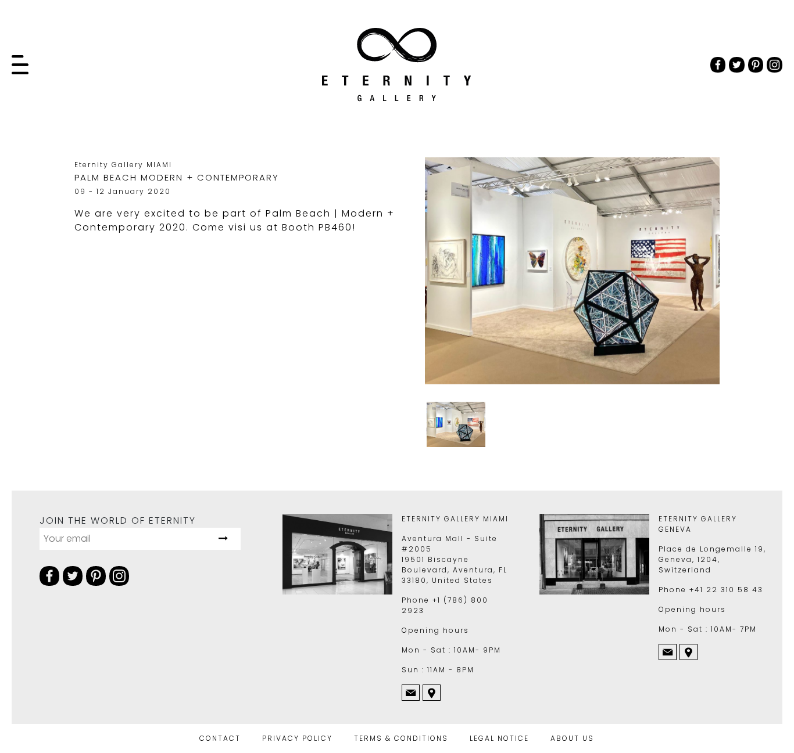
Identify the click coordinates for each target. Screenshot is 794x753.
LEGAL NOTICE (499, 738)
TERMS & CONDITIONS (401, 738)
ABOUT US (572, 738)
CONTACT (220, 738)
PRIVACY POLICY (297, 738)
